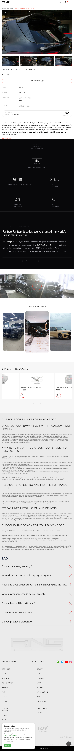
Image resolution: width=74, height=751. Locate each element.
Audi (4, 692)
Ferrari (5, 687)
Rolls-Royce (7, 683)
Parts (4, 715)
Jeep (39, 683)
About (4, 720)
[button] (3, 32)
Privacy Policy (57, 744)
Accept (7, 745)
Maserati (41, 687)
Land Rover (42, 701)
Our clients (42, 708)
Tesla (4, 697)
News (39, 713)
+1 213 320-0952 (36, 662)
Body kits (6, 669)
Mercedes (6, 678)
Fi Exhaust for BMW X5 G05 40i (31, 387)
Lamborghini (42, 692)
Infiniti (39, 697)
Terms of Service (65, 744)
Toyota (40, 669)
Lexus (39, 674)
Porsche (41, 678)
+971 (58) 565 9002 (10, 662)
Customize (9, 741)
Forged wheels (5, 709)
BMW (4, 674)
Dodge (5, 701)
